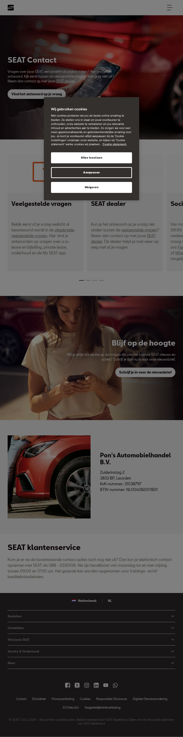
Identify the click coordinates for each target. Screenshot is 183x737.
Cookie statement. (114, 144)
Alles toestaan (91, 157)
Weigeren (92, 187)
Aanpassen (91, 172)
